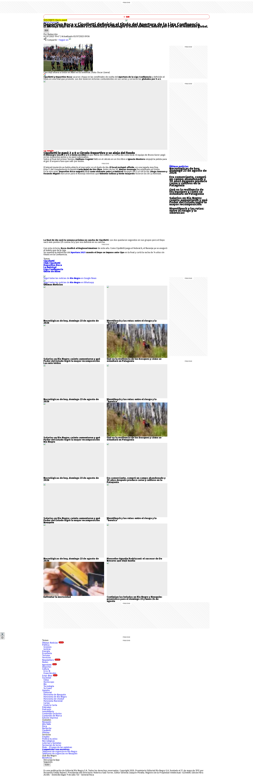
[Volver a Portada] (126, 16)
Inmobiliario (48, 711)
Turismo (46, 655)
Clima (46, 680)
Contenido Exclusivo (52, 713)
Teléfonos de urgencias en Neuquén (59, 753)
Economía (47, 653)
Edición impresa (50, 718)
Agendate (49, 665)
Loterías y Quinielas (51, 743)
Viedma (45, 732)
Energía (46, 651)
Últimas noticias (178, 166)
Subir (47, 764)
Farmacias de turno (51, 745)
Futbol (46, 22)
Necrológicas (48, 741)
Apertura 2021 (78, 252)
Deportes (54, 22)
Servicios (46, 657)
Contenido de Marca (52, 715)
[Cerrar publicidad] (2, 634)
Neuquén (46, 722)
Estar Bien (49, 675)
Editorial (47, 692)
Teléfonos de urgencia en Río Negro (59, 751)
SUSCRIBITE (55, 20)
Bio (45, 684)
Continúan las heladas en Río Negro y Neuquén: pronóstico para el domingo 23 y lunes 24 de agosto (134, 599)
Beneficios (47, 758)
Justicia (46, 649)
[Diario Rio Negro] (54, 767)
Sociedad (46, 678)
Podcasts (46, 709)
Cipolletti (46, 730)
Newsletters (51, 660)
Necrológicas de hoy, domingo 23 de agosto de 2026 (188, 171)
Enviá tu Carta (50, 705)
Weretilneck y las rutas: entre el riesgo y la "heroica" (132, 321)
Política (45, 645)
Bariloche (46, 728)
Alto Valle (46, 724)
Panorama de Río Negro (55, 696)
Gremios (47, 647)
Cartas (46, 703)
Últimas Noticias (52, 643)
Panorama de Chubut (53, 699)
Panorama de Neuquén (54, 694)
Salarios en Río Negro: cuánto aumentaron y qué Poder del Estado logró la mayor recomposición (188, 201)
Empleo (45, 736)
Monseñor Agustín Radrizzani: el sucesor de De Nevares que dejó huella (134, 559)
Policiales (46, 707)
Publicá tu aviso (49, 739)
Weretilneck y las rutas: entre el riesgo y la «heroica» (186, 211)
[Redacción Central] (46, 28)
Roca (44, 726)
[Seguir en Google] (44, 74)
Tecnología (48, 686)
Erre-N (46, 671)
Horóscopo (48, 682)
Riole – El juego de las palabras (57, 747)
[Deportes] (126, 20)
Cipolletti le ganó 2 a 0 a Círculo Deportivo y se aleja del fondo (89, 153)
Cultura (45, 669)
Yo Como (47, 688)
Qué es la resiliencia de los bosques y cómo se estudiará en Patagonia (186, 192)
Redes (45, 662)
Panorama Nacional (52, 701)
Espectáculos (49, 673)
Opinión (46, 690)
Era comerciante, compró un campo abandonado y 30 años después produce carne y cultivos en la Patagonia (188, 181)
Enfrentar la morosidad (57, 596)
